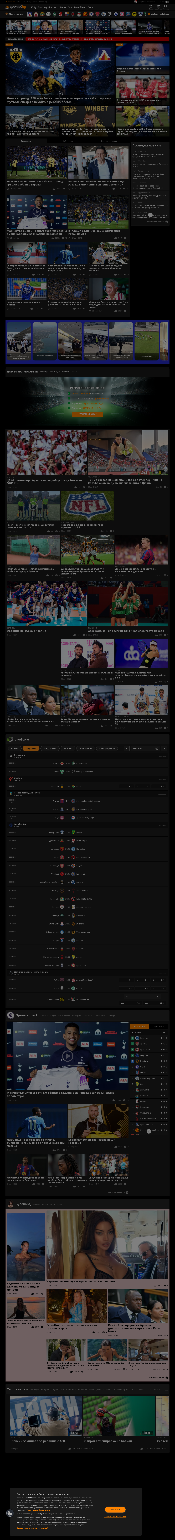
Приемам (115, 1509)
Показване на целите (115, 1516)
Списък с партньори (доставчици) (32, 1528)
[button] (10, 1513)
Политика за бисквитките (38, 1510)
